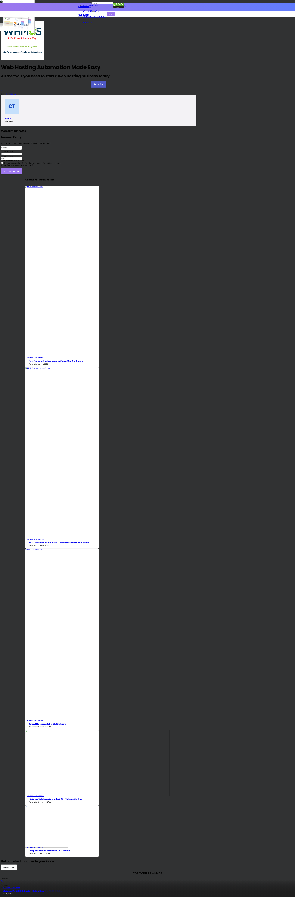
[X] (125, 6)
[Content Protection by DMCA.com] (118, 8)
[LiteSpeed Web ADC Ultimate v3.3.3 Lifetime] (17, 34)
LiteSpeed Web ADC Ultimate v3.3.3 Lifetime (23, 891)
